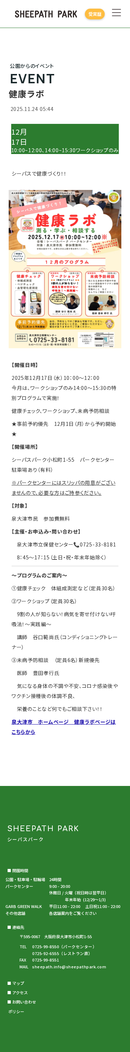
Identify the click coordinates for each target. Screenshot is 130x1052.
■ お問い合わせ (21, 1002)
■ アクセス (17, 992)
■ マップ (15, 983)
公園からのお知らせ (65, 779)
